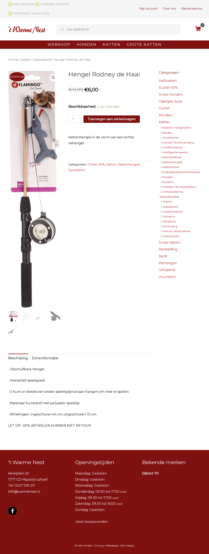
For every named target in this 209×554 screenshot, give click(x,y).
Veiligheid (169, 221)
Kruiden (168, 177)
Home (13, 60)
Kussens (168, 182)
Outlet (164, 108)
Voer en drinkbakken (177, 231)
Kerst (163, 256)
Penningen (168, 263)
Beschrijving (18, 358)
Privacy (99, 545)
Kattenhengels (129, 164)
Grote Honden (171, 94)
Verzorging (170, 226)
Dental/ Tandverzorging (178, 142)
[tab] (18, 358)
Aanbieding (168, 249)
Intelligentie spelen (175, 152)
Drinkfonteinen (173, 147)
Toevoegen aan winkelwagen (112, 119)
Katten (111, 44)
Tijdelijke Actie (170, 101)
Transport (169, 216)
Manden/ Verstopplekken (180, 186)
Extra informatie (45, 358)
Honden (86, 44)
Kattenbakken (172, 157)
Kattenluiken (171, 167)
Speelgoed (42, 60)
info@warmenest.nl (24, 492)
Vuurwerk (167, 277)
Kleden (167, 132)
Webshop (59, 44)
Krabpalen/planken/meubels (181, 172)
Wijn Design (127, 545)
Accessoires (171, 137)
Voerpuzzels (171, 236)
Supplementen (173, 211)
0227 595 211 (25, 485)
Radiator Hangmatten (177, 127)
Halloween (168, 81)
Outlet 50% (96, 164)
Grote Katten (144, 44)
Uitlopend (167, 270)
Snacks (167, 201)
